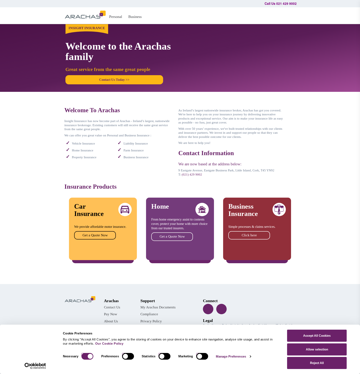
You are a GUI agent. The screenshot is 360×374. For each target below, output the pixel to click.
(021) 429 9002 (192, 174)
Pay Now (110, 314)
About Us (111, 321)
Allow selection (317, 349)
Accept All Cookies (317, 335)
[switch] (129, 356)
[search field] (292, 15)
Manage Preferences (231, 356)
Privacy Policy (151, 321)
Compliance (149, 314)
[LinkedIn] (221, 309)
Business (135, 17)
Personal (115, 17)
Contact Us (112, 307)
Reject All (317, 363)
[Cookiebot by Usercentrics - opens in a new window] (35, 366)
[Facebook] (208, 309)
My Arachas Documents (158, 307)
